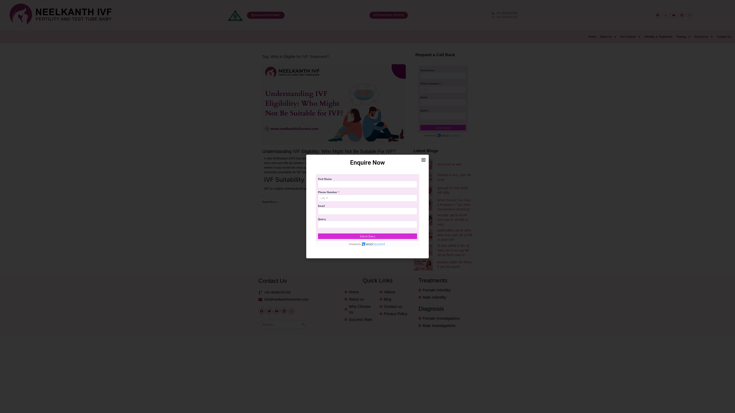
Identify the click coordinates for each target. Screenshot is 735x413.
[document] (367, 206)
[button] (423, 160)
